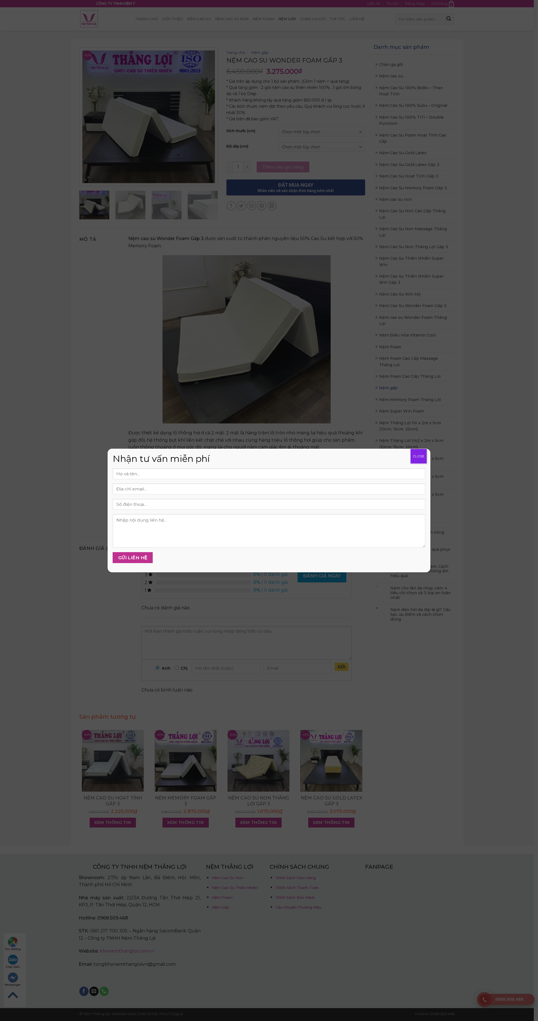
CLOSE (419, 456)
